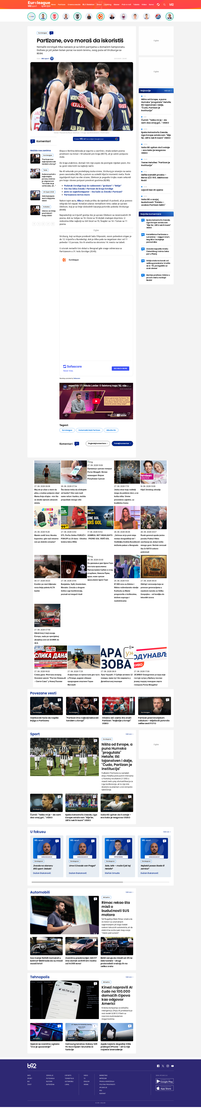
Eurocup (152, 4)
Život (29, 1084)
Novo (53, 4)
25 (38, 156)
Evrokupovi (107, 739)
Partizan (61, 4)
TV (84, 1078)
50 (95, 741)
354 (142, 234)
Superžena (50, 1084)
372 (143, 220)
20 (38, 192)
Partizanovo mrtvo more (77, 194)
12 (130, 940)
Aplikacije (103, 1087)
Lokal (67, 1084)
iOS (104, 1038)
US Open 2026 (48, 192)
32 (38, 171)
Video (144, 4)
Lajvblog (107, 4)
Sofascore (77, 378)
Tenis (45, 170)
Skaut (99, 4)
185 (143, 249)
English (87, 1081)
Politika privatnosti (107, 1084)
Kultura (49, 1081)
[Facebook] (158, 1066)
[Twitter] (163, 1066)
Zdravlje (49, 1075)
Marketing (103, 1075)
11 (37, 207)
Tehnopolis (69, 1078)
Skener (116, 4)
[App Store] (165, 1088)
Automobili (69, 1081)
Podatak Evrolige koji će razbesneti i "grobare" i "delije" (93, 185)
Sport (29, 1078)
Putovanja (50, 1078)
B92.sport (45, 58)
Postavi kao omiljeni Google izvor (89, 139)
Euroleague (42, 33)
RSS (100, 1090)
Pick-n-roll (126, 4)
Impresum (103, 1078)
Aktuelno (106, 897)
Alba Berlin (111, 430)
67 (143, 275)
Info (29, 1075)
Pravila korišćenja (106, 1081)
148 (143, 261)
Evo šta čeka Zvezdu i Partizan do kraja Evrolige (88, 188)
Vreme (86, 1084)
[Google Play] (165, 1081)
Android (71, 1038)
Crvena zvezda (74, 4)
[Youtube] (172, 1066)
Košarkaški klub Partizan (89, 430)
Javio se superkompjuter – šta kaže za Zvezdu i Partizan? (93, 191)
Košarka (46, 207)
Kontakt (102, 1093)
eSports (68, 1075)
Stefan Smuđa (112, 873)
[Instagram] (168, 1066)
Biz (28, 1081)
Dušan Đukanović (42, 873)
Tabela (136, 4)
